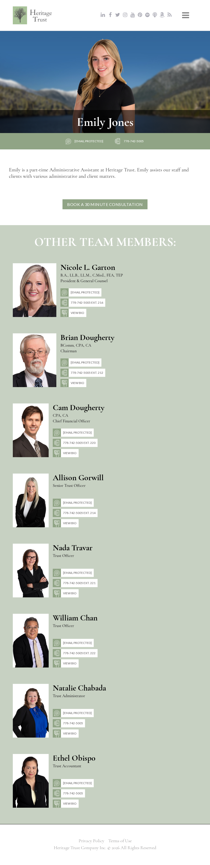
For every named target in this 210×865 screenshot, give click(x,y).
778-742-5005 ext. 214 (79, 513)
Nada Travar (72, 548)
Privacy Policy (91, 841)
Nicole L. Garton (87, 267)
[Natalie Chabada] (31, 710)
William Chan (75, 618)
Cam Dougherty (78, 407)
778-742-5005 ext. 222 (79, 653)
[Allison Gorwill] (31, 499)
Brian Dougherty (87, 337)
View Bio (77, 313)
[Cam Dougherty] (31, 429)
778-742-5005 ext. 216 (87, 302)
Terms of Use (120, 841)
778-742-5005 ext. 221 (79, 583)
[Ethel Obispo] (31, 780)
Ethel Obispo (74, 758)
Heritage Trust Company (32, 15)
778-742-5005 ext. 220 (79, 443)
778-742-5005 (134, 141)
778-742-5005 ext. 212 (87, 373)
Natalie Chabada (79, 688)
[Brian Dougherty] (34, 359)
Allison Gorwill (78, 478)
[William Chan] (31, 640)
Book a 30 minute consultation (105, 204)
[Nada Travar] (31, 570)
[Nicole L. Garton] (34, 289)
